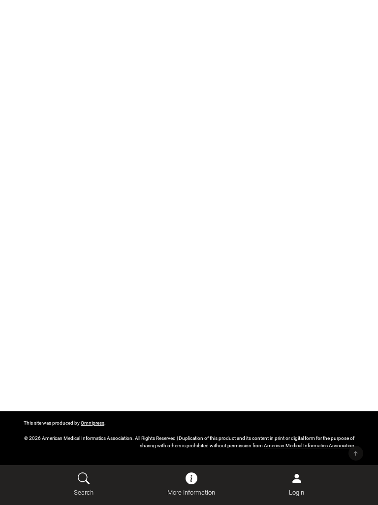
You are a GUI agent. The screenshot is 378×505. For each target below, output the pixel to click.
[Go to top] (355, 453)
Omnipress (92, 423)
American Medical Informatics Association (309, 445)
